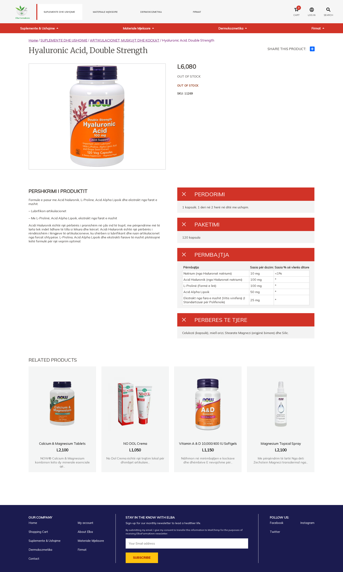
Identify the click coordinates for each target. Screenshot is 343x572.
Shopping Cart (38, 532)
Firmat (197, 12)
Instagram (307, 523)
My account (85, 523)
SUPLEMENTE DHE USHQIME (59, 12)
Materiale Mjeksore (136, 28)
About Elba (85, 532)
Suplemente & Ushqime (37, 28)
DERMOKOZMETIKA (151, 12)
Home (33, 40)
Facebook (276, 523)
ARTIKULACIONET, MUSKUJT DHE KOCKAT (124, 40)
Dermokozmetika (230, 28)
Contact (34, 558)
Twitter (275, 532)
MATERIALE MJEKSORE (105, 12)
